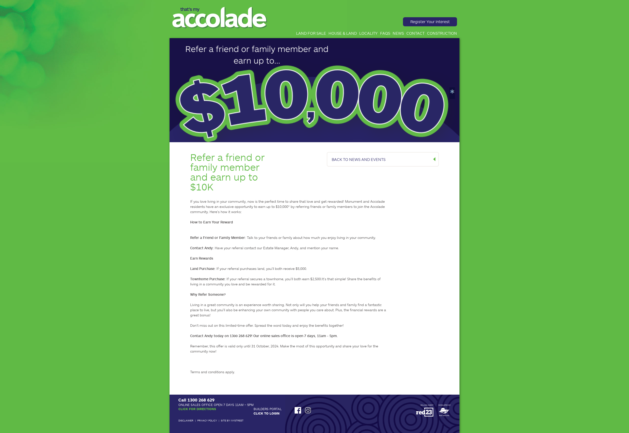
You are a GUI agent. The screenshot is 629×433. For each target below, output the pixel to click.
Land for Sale (311, 33)
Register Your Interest (430, 21)
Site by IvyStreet (232, 420)
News (398, 33)
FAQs (385, 33)
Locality (368, 33)
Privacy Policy (207, 420)
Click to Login (267, 413)
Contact (415, 33)
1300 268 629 (200, 399)
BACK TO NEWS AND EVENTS (359, 159)
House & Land (343, 33)
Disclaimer (185, 420)
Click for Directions (197, 409)
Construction (442, 33)
